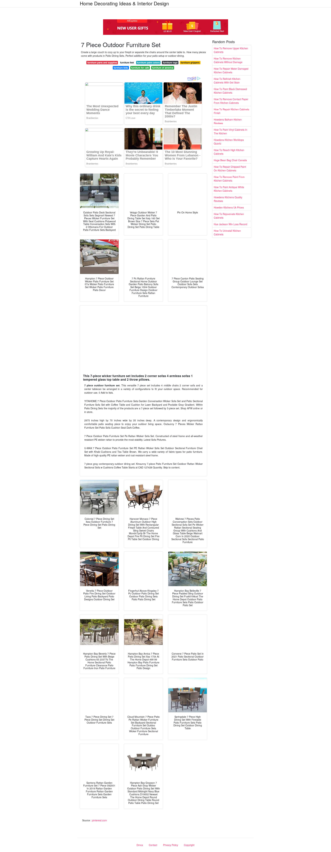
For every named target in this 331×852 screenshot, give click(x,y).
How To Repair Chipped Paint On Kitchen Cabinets (230, 168)
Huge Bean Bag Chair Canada (230, 160)
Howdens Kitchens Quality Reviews (228, 199)
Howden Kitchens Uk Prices (229, 207)
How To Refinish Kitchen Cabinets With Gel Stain (227, 80)
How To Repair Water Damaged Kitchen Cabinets (231, 70)
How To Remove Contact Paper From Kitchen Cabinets (231, 100)
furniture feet (127, 62)
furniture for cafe (140, 67)
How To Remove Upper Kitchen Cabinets (231, 50)
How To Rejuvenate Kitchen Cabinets (229, 215)
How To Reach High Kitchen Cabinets (229, 151)
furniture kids (121, 67)
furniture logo (170, 62)
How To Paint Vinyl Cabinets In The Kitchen (230, 131)
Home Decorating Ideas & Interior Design (124, 3)
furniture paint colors (148, 62)
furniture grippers (190, 62)
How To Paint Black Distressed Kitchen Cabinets (230, 90)
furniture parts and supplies (102, 62)
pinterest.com (99, 820)
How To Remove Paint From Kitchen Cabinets (229, 178)
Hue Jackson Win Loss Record (230, 224)
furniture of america (162, 67)
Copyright (189, 845)
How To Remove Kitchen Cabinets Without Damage (228, 60)
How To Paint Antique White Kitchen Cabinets (229, 188)
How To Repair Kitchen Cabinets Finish (231, 111)
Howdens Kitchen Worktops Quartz (229, 141)
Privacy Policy (170, 845)
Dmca (140, 845)
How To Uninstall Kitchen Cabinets (227, 232)
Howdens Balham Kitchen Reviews (228, 121)
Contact (153, 845)
